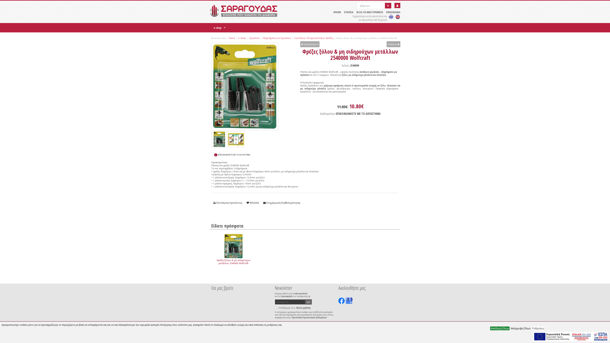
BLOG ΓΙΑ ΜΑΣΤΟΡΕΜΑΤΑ (369, 12)
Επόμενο (392, 44)
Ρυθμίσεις (538, 328)
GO (308, 302)
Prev (213, 279)
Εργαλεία (254, 38)
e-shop (219, 29)
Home (231, 38)
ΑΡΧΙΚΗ (337, 12)
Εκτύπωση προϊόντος (229, 203)
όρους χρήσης (303, 307)
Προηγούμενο (311, 44)
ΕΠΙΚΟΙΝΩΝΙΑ (393, 12)
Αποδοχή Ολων (500, 328)
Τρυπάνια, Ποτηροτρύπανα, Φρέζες (314, 38)
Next (395, 279)
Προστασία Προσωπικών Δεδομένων (309, 317)
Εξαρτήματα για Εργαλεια (277, 38)
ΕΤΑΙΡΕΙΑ (348, 12)
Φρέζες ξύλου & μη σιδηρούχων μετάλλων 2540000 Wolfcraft (234, 262)
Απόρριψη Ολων (521, 328)
